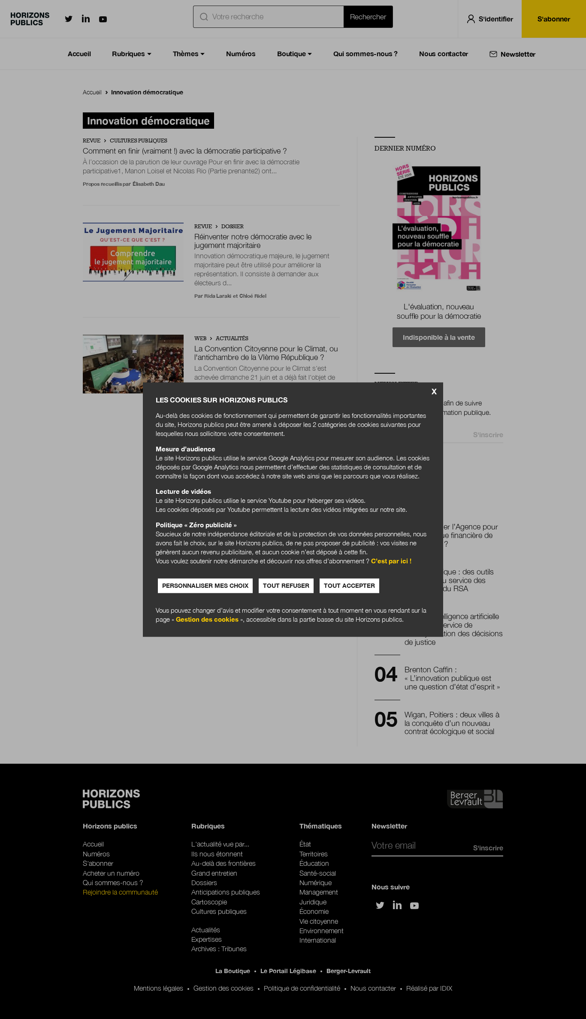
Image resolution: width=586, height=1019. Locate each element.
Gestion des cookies (207, 619)
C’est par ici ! (391, 561)
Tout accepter (349, 585)
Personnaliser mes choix (205, 585)
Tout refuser (286, 585)
